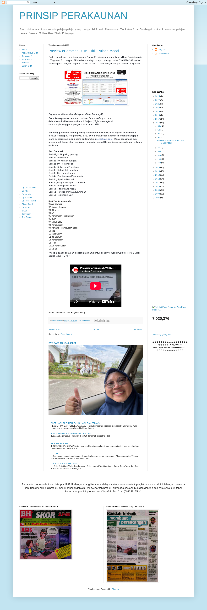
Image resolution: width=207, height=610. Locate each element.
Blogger (115, 589)
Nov (160, 126)
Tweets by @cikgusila (161, 335)
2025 (157, 96)
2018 (157, 115)
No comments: (85, 320)
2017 (157, 119)
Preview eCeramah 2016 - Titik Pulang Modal (84, 51)
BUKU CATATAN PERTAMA (65, 463)
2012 (157, 179)
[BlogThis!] (99, 320)
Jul (159, 148)
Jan (159, 163)
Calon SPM (27, 66)
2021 (157, 104)
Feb (159, 159)
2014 (157, 171)
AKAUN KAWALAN (59, 443)
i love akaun (163, 54)
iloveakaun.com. (104, 139)
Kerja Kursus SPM (30, 53)
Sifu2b (24, 211)
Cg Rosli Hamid (29, 201)
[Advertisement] (29, 133)
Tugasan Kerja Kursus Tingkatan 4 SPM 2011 (71, 433)
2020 (157, 107)
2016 (157, 123)
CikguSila (162, 49)
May (160, 151)
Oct (159, 130)
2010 (157, 186)
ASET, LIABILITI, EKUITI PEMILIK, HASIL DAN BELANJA (75, 423)
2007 (157, 198)
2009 (157, 190)
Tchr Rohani (27, 217)
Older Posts (137, 329)
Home (96, 329)
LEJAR (56, 453)
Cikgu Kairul (27, 204)
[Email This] (96, 320)
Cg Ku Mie (26, 194)
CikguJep (26, 207)
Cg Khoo (26, 191)
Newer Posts (54, 329)
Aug (160, 137)
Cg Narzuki (27, 197)
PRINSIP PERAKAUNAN (73, 15)
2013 (157, 175)
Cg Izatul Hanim (29, 188)
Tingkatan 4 (27, 59)
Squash (25, 63)
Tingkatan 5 (27, 56)
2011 (157, 182)
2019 (157, 111)
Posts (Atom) (66, 334)
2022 (157, 100)
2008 (157, 194)
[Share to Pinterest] (108, 320)
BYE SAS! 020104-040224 (62, 343)
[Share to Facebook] (105, 320)
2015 (157, 167)
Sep (160, 133)
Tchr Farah (26, 214)
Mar (159, 155)
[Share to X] (102, 320)
